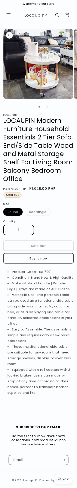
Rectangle (40, 213)
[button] (8, 15)
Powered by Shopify (52, 480)
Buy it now (39, 258)
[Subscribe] (63, 460)
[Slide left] (29, 107)
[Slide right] (48, 107)
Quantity (9, 221)
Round (15, 213)
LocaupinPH (30, 480)
